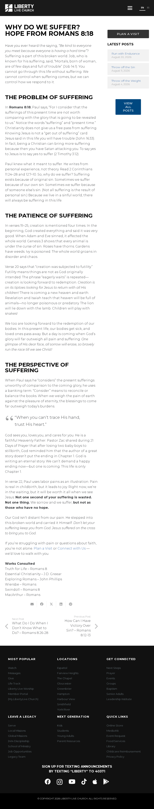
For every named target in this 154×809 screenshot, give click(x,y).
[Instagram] (60, 782)
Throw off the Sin (123, 67)
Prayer (110, 673)
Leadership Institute (119, 699)
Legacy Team (16, 756)
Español (62, 667)
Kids (59, 725)
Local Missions (17, 730)
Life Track (14, 683)
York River (63, 709)
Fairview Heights (67, 673)
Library (110, 746)
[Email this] (32, 604)
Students (63, 730)
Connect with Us (72, 548)
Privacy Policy (115, 756)
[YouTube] (72, 782)
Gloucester (64, 683)
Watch (12, 667)
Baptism (111, 688)
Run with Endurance (125, 53)
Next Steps (113, 667)
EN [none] (142, 7)
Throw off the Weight (126, 81)
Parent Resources (68, 741)
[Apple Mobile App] (95, 782)
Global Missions (17, 735)
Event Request (115, 735)
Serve (12, 725)
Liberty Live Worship (21, 688)
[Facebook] (48, 782)
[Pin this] (70, 604)
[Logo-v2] (19, 8)
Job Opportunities (19, 751)
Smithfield (64, 704)
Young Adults (65, 735)
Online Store (114, 725)
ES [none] (148, 7)
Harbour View (66, 699)
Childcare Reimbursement (123, 751)
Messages (14, 673)
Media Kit (112, 730)
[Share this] (42, 604)
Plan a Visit (43, 548)
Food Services (115, 741)
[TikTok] (84, 782)
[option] (148, 8)
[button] (130, 8)
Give (11, 678)
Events (110, 678)
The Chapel (64, 678)
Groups (111, 683)
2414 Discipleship (18, 741)
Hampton (63, 693)
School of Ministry (19, 746)
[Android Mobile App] (106, 782)
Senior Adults (115, 693)
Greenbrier (64, 688)
